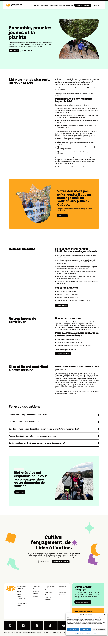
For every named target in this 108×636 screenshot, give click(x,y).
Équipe (19, 594)
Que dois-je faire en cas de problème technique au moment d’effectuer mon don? (44, 429)
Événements (62, 595)
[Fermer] (105, 1)
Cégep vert (48, 595)
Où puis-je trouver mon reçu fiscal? (24, 422)
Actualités (62, 590)
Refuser (85, 629)
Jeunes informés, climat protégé (88, 366)
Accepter (73, 629)
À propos (19, 591)
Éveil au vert (48, 590)
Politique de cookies (79, 633)
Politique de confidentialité (91, 633)
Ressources (62, 592)
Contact (19, 601)
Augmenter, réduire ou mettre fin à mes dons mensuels (32, 436)
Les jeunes (35, 596)
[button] (105, 614)
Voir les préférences (99, 629)
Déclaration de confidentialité (57, 632)
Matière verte (48, 592)
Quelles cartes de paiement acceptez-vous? (28, 415)
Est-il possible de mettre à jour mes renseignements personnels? (37, 443)
